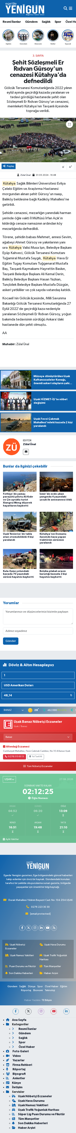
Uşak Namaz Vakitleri (22, 955)
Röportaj (26, 990)
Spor (58, 21)
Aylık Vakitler (12, 839)
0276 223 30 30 (40, 907)
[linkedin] (66, 1011)
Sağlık (46, 21)
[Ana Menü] (70, 8)
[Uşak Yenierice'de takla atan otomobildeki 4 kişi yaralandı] (20, 521)
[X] (28, 928)
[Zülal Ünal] (11, 446)
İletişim (17, 1087)
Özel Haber (51, 986)
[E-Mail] (26, 452)
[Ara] (65, 8)
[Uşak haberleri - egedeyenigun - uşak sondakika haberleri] (25, 9)
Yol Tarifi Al (37, 757)
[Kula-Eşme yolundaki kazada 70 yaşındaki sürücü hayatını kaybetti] (20, 558)
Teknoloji (50, 990)
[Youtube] (48, 928)
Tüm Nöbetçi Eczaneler (39, 766)
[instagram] (41, 1011)
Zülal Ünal (25, 175)
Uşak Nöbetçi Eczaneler (15, 946)
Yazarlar (18, 1060)
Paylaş (10, 166)
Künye (16, 1082)
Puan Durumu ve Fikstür (22, 966)
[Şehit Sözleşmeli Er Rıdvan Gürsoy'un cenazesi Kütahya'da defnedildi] (38, 140)
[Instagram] (35, 928)
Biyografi (19, 1073)
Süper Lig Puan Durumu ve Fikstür (41, 1114)
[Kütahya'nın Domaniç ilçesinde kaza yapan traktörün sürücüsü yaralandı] (56, 521)
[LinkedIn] (41, 928)
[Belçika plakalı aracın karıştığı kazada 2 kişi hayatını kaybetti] (56, 558)
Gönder (10, 641)
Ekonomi (38, 990)
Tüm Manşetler (52, 966)
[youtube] (54, 1011)
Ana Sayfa (19, 1019)
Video (16, 1055)
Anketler (18, 1078)
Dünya (31, 986)
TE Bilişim (47, 1000)
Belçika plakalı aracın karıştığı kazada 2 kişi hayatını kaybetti (53, 574)
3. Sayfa (38, 55)
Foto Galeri (20, 1051)
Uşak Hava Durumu (55, 944)
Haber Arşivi (51, 973)
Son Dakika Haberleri (21, 973)
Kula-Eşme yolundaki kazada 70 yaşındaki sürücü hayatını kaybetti (18, 574)
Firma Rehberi (22, 1064)
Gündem (31, 21)
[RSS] (54, 928)
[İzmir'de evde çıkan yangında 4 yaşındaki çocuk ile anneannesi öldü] (56, 481)
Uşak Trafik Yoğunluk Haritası (53, 957)
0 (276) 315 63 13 (16, 757)
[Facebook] (22, 928)
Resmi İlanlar (12, 21)
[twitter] (28, 1011)
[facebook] (16, 1011)
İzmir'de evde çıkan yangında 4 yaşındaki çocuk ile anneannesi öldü (56, 497)
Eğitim (63, 986)
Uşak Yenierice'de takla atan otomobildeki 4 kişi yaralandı (18, 537)
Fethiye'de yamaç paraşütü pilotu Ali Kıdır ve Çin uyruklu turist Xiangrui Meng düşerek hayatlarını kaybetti (18, 500)
